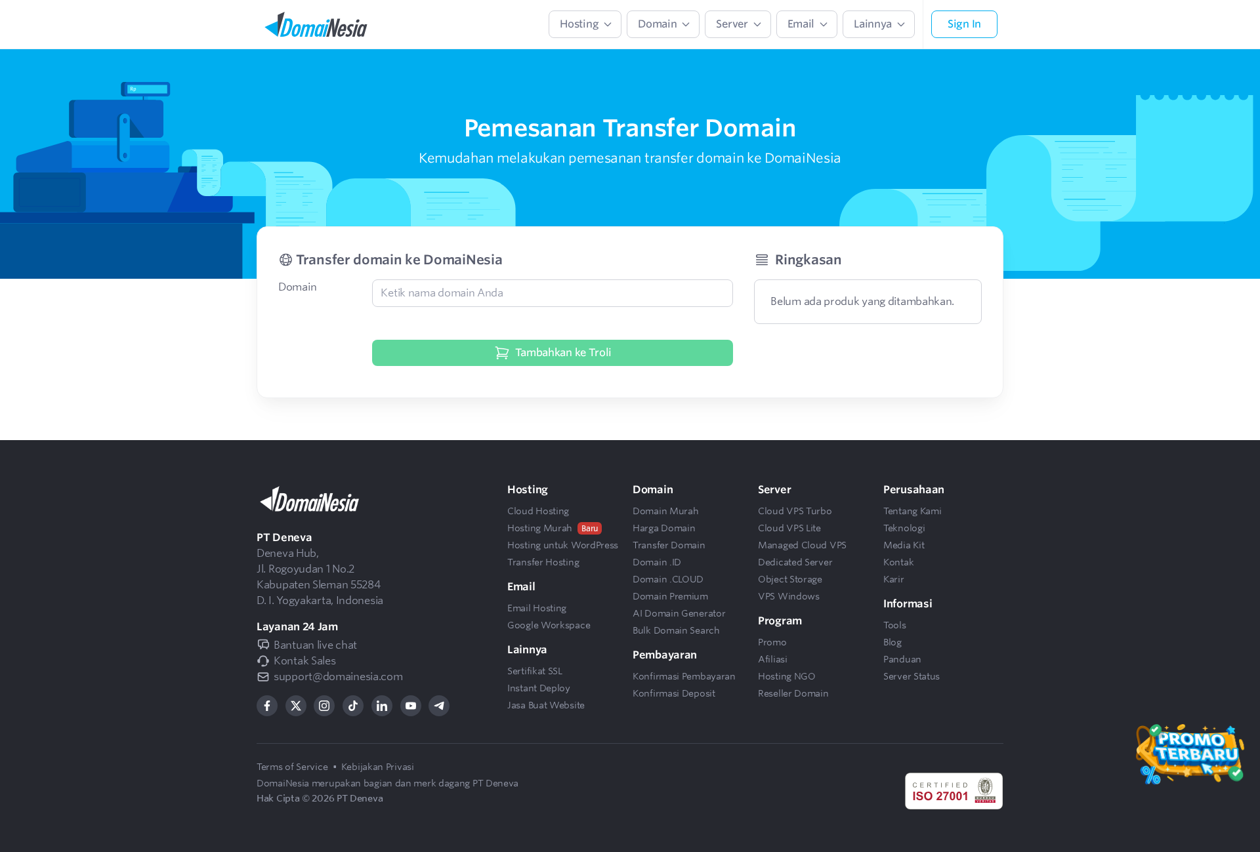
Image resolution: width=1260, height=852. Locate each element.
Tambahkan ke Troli (563, 352)
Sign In (964, 24)
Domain (297, 287)
